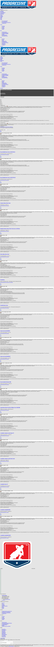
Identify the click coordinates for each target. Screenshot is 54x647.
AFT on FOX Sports (5, 62)
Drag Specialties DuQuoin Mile (5, 381)
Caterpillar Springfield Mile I (5, 509)
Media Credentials (4, 634)
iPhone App (3, 43)
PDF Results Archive (5, 77)
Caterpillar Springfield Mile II (5, 535)
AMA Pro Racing (4, 622)
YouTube (3, 28)
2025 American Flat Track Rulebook (7, 623)
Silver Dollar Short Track (4, 254)
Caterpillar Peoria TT (4, 484)
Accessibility (3, 635)
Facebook (3, 616)
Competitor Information (5, 32)
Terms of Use (4, 636)
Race (1, 30)
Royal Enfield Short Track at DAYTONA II (7, 177)
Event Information (2, 154)
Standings (1, 16)
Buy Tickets (7, 512)
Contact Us (3, 86)
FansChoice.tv (2, 13)
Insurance (1, 46)
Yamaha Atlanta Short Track (5, 203)
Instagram (3, 68)
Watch (1, 19)
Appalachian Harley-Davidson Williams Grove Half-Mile (10, 407)
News (1, 56)
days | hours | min (4, 10)
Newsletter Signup (4, 41)
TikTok (3, 29)
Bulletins (3, 34)
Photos (3, 40)
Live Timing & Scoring (5, 42)
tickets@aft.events (7, 599)
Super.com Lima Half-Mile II (5, 356)
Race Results (7, 154)
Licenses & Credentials (5, 33)
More (1, 37)
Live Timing (3, 630)
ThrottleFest (2, 279)
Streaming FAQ (4, 23)
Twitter (3, 27)
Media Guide (4, 633)
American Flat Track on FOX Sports (7, 611)
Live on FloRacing (2, 12)
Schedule (1, 15)
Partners (3, 39)
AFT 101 (3, 38)
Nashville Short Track (4, 305)
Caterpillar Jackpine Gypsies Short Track (7, 458)
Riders (1, 59)
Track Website (11, 282)
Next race (1, 9)
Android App (4, 44)
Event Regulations (4, 624)
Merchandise (2, 11)
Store (1, 18)
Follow (1, 24)
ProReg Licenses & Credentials (6, 626)
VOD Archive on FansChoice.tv (6, 22)
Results (1, 17)
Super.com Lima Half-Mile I (5, 330)
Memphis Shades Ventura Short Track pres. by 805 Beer (10, 228)
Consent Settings (2, 638)
